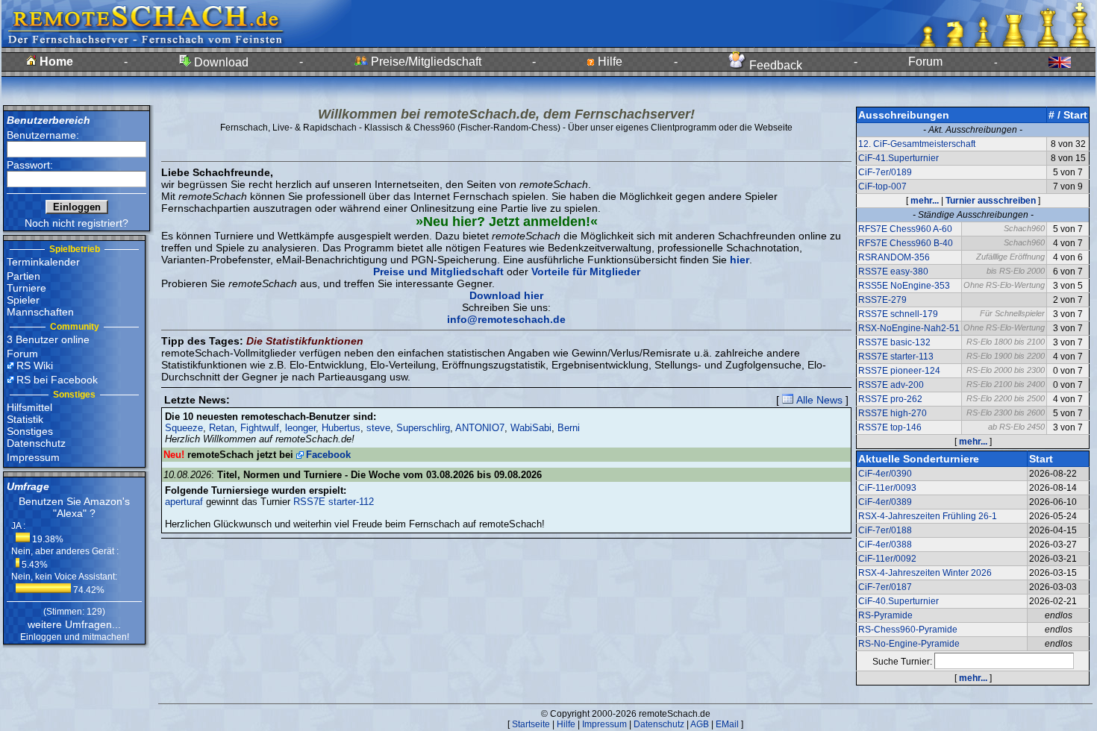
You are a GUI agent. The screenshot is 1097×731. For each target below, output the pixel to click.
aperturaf (184, 501)
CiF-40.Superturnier (898, 601)
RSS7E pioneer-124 (899, 371)
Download (220, 62)
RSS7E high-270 (892, 413)
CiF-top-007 (882, 186)
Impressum (33, 457)
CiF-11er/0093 (887, 488)
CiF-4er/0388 (885, 544)
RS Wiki (34, 365)
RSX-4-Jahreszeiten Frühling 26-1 (927, 516)
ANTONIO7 (479, 427)
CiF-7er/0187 (885, 587)
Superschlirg (423, 427)
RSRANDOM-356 (894, 257)
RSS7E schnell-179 (898, 314)
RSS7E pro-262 (890, 399)
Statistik (25, 419)
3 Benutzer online (48, 339)
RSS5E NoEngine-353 (904, 285)
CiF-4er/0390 (885, 473)
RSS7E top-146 (890, 427)
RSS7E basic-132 (894, 342)
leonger (300, 427)
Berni (568, 427)
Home (55, 61)
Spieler (23, 300)
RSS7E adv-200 (891, 385)
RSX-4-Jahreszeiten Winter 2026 (925, 573)
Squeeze (184, 427)
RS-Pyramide (885, 615)
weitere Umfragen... (74, 624)
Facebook (328, 454)
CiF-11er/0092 (887, 558)
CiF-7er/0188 (885, 530)
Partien (23, 276)
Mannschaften (40, 312)
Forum (925, 61)
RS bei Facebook (57, 380)
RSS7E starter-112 (333, 501)
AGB (699, 724)
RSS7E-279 (882, 300)
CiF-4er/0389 (885, 502)
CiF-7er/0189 (885, 172)
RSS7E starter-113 (896, 356)
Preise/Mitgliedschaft (424, 61)
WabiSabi (530, 427)
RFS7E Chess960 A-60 (905, 229)
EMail (727, 724)
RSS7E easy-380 (893, 271)
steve (378, 427)
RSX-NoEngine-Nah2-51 (909, 328)
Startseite (531, 724)
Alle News (818, 400)
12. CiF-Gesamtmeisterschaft (916, 144)
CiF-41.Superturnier (898, 158)
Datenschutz (36, 443)
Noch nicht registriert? (76, 223)
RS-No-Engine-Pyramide (909, 644)
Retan (221, 427)
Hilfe (608, 61)
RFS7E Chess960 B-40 (905, 243)
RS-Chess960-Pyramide (907, 629)
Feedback (774, 65)
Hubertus (341, 427)
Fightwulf (259, 427)
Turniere (26, 288)
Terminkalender (43, 262)
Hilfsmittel (29, 407)
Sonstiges (30, 431)
